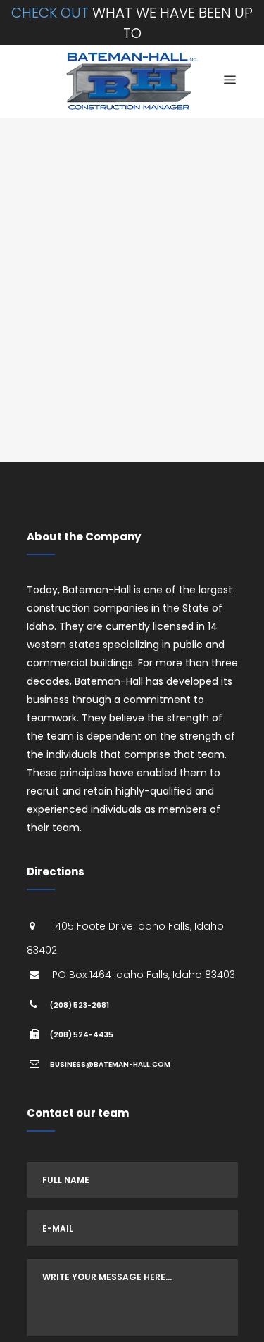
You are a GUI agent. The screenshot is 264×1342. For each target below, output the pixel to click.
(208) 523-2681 (79, 1005)
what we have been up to (132, 23)
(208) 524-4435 (81, 1035)
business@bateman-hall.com (110, 1064)
